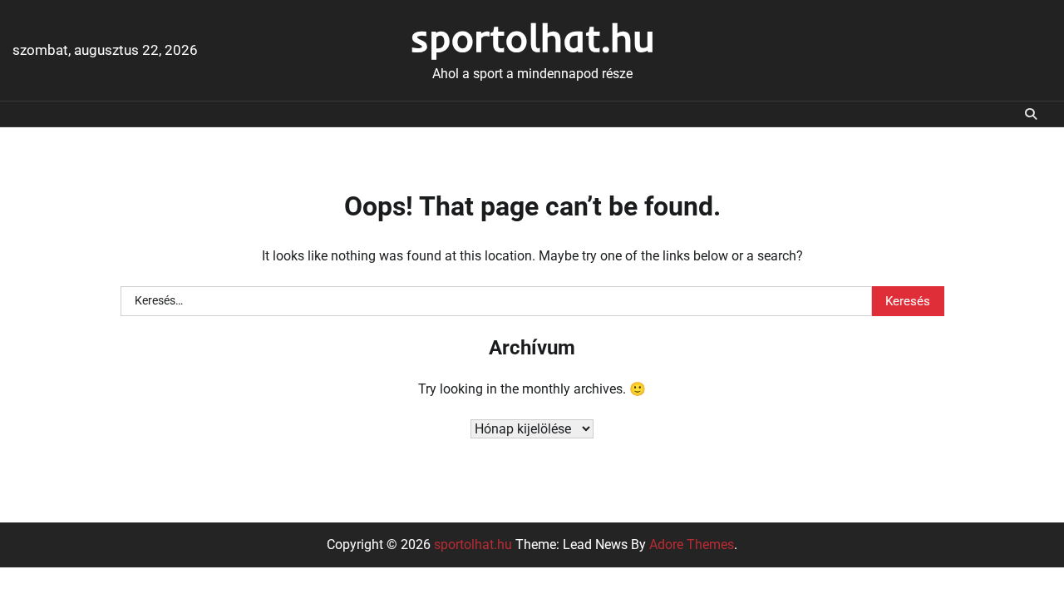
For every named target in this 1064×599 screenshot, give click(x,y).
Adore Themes (691, 544)
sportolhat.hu (532, 37)
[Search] (1030, 113)
